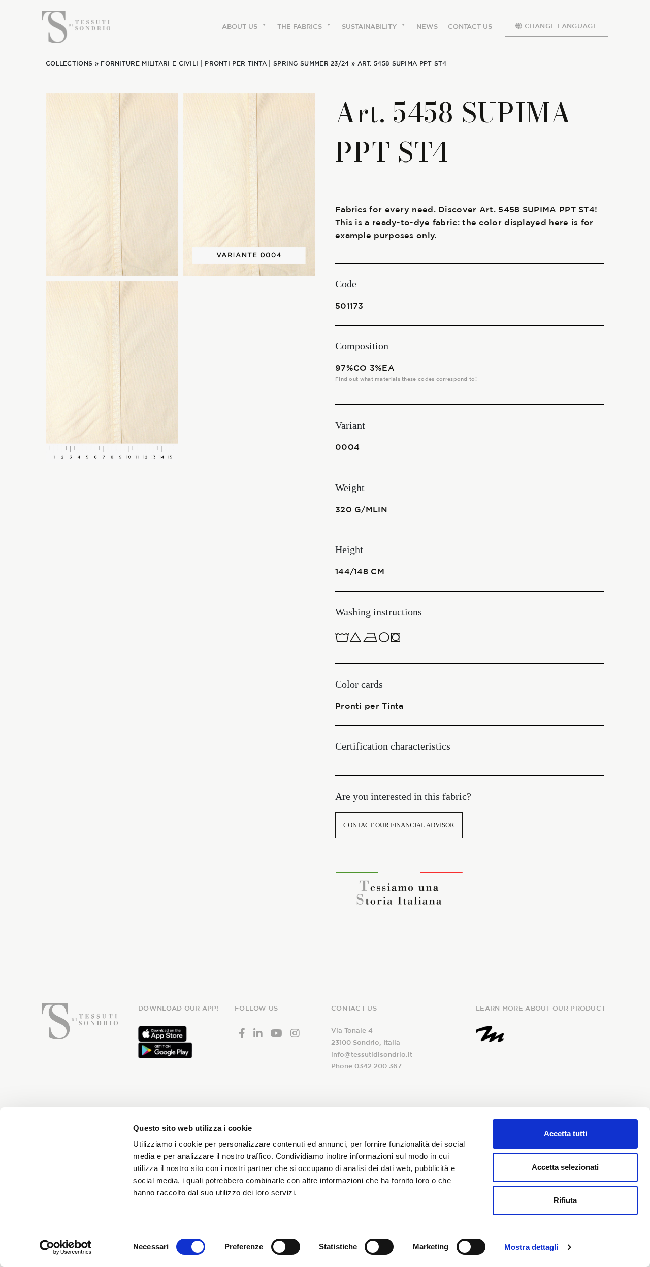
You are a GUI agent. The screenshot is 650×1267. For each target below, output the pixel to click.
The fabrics (299, 26)
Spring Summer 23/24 (311, 63)
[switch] (285, 1247)
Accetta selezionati (565, 1167)
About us (239, 26)
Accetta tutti (565, 1133)
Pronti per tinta (236, 63)
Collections (69, 63)
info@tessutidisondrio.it (371, 1054)
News (427, 26)
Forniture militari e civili (149, 63)
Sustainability (369, 26)
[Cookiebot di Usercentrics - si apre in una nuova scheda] (65, 1247)
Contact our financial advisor (398, 825)
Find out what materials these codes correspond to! (406, 379)
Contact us (470, 26)
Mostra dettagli (531, 1247)
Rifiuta (565, 1200)
